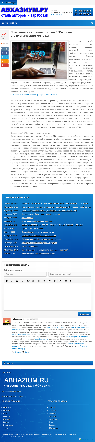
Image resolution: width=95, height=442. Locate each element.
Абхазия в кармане (29, 246)
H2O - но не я (27, 217)
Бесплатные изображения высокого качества (41, 214)
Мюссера (6, 419)
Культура (52, 416)
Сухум (5, 428)
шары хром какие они (21, 334)
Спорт (51, 422)
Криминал (53, 419)
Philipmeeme (17, 319)
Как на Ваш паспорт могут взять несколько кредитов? (45, 250)
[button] (6, 280)
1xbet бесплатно (41, 339)
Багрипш (6, 410)
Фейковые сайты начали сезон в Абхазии (39, 235)
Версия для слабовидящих (83, 12)
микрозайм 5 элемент (56, 327)
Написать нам (56, 14)
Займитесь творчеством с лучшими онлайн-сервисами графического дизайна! (55, 203)
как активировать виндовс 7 (77, 336)
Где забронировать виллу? (33, 228)
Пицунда (6, 416)
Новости (52, 407)
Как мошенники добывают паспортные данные (41, 239)
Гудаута (6, 422)
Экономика (53, 413)
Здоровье (52, 425)
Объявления (53, 428)
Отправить (84, 314)
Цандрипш (7, 407)
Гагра (5, 413)
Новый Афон (8, 425)
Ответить (18, 352)
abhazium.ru (24, 12)
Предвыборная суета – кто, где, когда (38, 232)
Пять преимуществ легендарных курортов (39, 242)
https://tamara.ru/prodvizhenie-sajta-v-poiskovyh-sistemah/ (34, 94)
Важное (9, 363)
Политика (52, 410)
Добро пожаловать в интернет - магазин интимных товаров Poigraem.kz (52, 225)
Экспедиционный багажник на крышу (37, 221)
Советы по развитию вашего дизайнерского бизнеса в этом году (49, 210)
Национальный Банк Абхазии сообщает (38, 253)
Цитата (27, 352)
